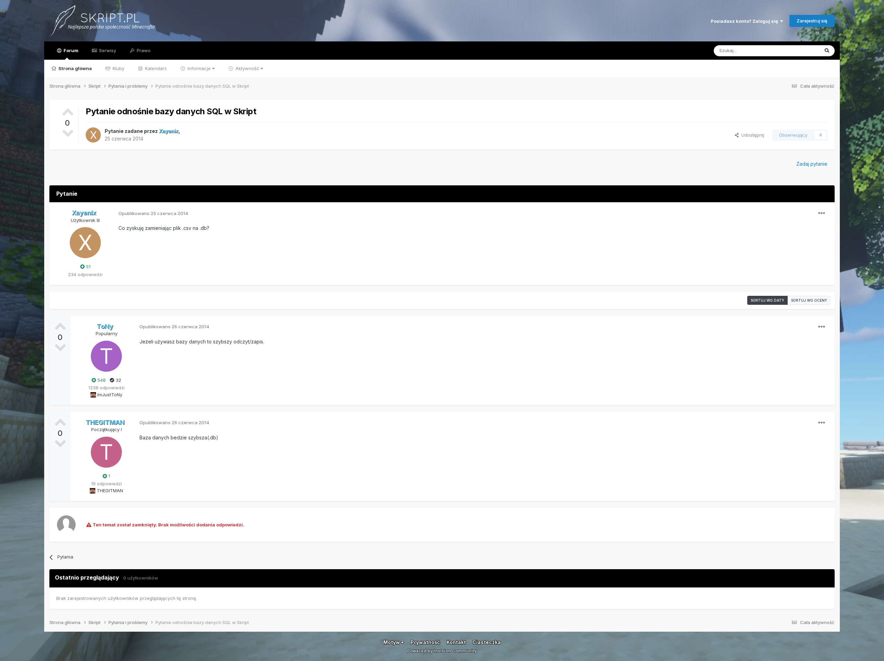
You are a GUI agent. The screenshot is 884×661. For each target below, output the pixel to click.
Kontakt (456, 642)
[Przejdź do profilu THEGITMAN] (106, 452)
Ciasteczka (486, 642)
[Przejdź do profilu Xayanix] (93, 135)
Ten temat (799, 50)
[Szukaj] (827, 50)
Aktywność (247, 68)
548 (101, 380)
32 (117, 380)
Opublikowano (153, 213)
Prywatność (425, 642)
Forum (70, 50)
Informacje (199, 68)
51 (87, 266)
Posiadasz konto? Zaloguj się (745, 21)
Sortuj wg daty (767, 300)
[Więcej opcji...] (821, 213)
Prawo (143, 50)
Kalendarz (155, 68)
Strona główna (74, 68)
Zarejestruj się (812, 20)
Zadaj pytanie (811, 164)
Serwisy (107, 50)
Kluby (117, 68)
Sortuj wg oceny (809, 300)
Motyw (392, 642)
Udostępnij (751, 135)
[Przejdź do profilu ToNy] (106, 356)
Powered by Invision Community (442, 650)
